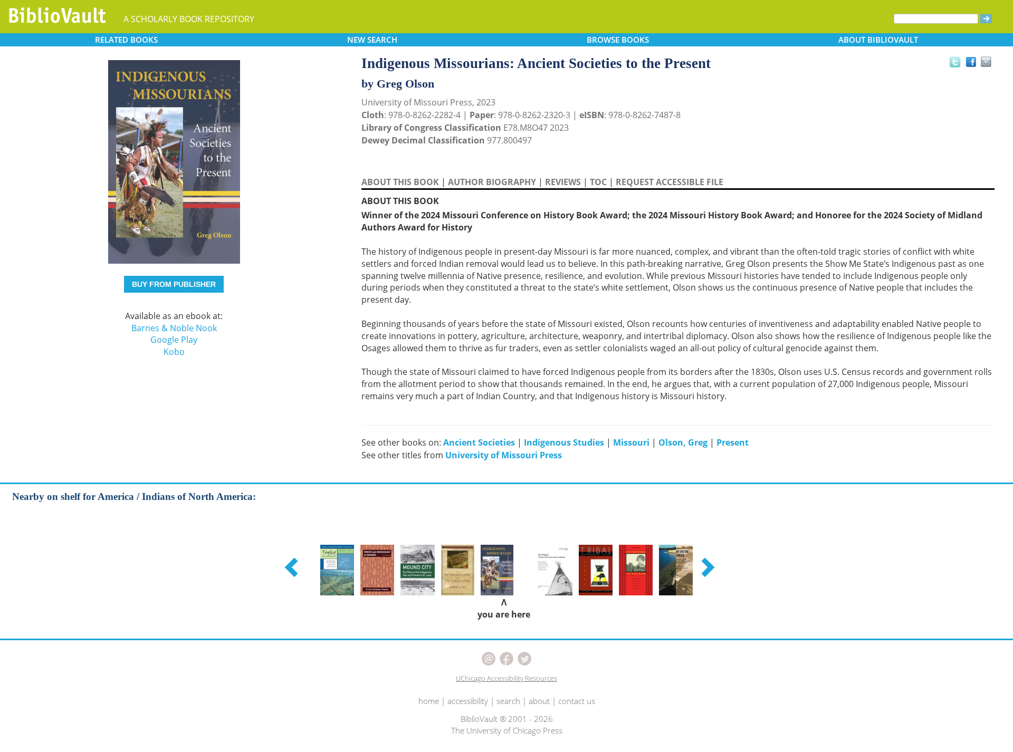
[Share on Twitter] (954, 62)
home (428, 701)
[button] (292, 566)
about (539, 701)
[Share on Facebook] (974, 64)
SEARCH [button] (372, 39)
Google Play (173, 339)
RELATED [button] (126, 39)
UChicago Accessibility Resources (506, 678)
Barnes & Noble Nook (174, 328)
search (508, 701)
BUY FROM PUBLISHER (174, 284)
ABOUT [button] (878, 39)
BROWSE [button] (618, 39)
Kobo (174, 352)
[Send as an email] (986, 62)
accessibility (467, 701)
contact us (576, 701)
